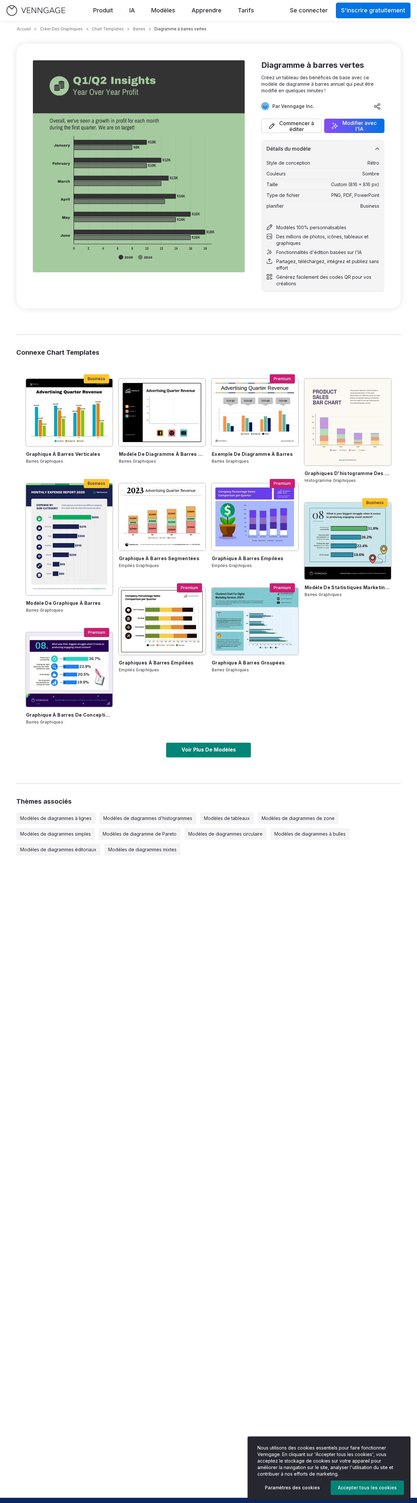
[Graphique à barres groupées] (255, 621)
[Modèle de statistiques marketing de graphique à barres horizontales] (348, 541)
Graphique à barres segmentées (159, 558)
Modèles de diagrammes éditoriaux (58, 849)
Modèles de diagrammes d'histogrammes (147, 818)
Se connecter (309, 10)
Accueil (24, 28)
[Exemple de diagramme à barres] (255, 412)
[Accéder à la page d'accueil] (36, 10)
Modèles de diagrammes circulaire (225, 834)
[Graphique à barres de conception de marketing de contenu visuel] (69, 669)
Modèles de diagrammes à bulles (310, 834)
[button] (291, 126)
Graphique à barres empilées (247, 558)
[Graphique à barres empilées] (255, 517)
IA (132, 10)
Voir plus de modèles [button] (208, 749)
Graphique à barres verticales (63, 454)
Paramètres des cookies (292, 1487)
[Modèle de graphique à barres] (69, 539)
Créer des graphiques (61, 28)
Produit (103, 10)
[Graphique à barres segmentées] (162, 517)
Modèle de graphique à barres (63, 603)
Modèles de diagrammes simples (55, 834)
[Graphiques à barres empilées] (162, 621)
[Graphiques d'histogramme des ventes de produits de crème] (348, 422)
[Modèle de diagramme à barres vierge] (162, 412)
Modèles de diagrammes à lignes (56, 818)
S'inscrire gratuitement (373, 10)
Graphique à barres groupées (248, 662)
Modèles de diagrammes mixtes (142, 849)
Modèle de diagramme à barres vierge (162, 454)
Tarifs (246, 10)
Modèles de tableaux (227, 818)
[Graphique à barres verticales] (69, 412)
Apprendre (207, 10)
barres (139, 28)
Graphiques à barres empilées (156, 662)
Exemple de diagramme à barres (252, 454)
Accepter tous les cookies (367, 1487)
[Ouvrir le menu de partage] (377, 106)
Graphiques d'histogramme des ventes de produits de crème (348, 473)
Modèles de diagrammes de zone (298, 818)
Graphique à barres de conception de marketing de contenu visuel (69, 715)
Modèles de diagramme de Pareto (140, 834)
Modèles (163, 10)
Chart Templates (108, 28)
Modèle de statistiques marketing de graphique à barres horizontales (348, 587)
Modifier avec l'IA (359, 126)
